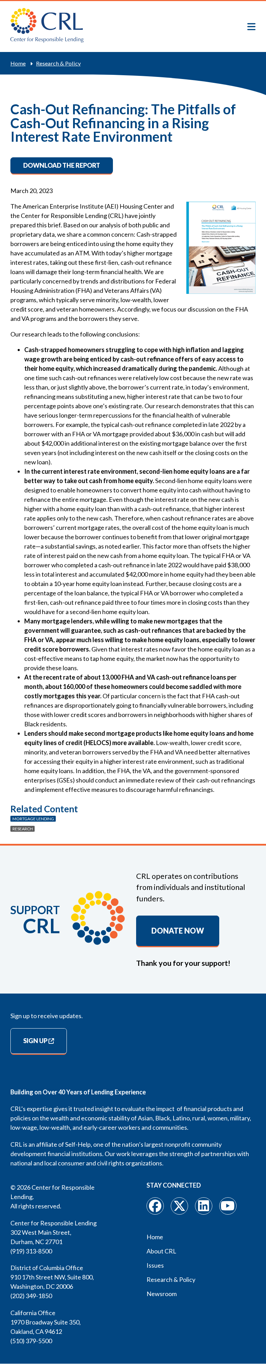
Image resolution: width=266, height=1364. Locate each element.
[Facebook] (155, 1206)
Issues (155, 1265)
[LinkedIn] (203, 1206)
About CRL (161, 1251)
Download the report (61, 165)
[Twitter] (179, 1206)
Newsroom (162, 1293)
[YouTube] (228, 1206)
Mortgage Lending (33, 818)
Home (18, 63)
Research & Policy (58, 63)
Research (22, 828)
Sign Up (35, 1040)
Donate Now (177, 930)
